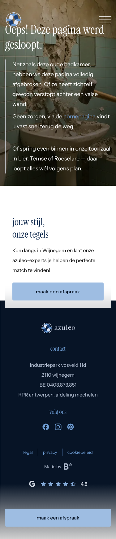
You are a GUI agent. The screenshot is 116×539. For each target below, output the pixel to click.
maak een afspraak (58, 518)
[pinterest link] (70, 428)
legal (28, 452)
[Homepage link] (13, 19)
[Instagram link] (58, 428)
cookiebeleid (80, 452)
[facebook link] (45, 428)
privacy (50, 452)
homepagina (79, 116)
